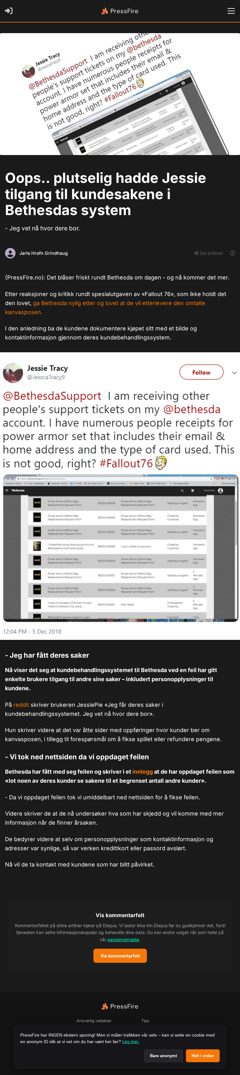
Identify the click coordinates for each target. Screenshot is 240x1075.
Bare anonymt (163, 1055)
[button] (120, 937)
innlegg (143, 771)
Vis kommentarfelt (120, 955)
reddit (22, 704)
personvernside (123, 939)
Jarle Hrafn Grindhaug (43, 253)
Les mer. (130, 1041)
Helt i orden (203, 1055)
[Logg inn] (10, 11)
